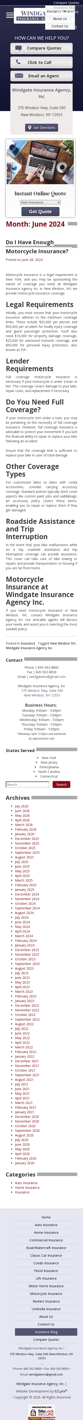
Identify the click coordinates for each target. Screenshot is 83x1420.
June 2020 (22, 1144)
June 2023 (22, 977)
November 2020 (27, 1121)
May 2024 (22, 926)
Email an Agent (67, 12)
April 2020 (22, 1153)
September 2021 (27, 1075)
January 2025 (24, 889)
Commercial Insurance (46, 1240)
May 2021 (22, 1093)
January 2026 (24, 834)
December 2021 (27, 1061)
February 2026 (25, 829)
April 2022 (22, 1042)
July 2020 (21, 1140)
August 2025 (24, 857)
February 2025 (25, 885)
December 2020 (27, 1116)
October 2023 (25, 959)
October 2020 (25, 1126)
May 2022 (22, 1038)
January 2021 (24, 1112)
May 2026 (22, 815)
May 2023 (22, 982)
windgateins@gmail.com (47, 676)
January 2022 (24, 1056)
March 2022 (24, 1047)
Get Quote (40, 211)
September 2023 (27, 963)
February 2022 (25, 1052)
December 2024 (27, 894)
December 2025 (27, 838)
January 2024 (24, 945)
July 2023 (21, 973)
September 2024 (27, 908)
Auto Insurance (26, 1183)
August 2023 (24, 968)
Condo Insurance (46, 1263)
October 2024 (25, 903)
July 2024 (21, 917)
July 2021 (21, 1084)
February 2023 (25, 996)
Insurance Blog (64, 7)
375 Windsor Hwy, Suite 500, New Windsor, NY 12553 (41, 1356)
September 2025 (27, 852)
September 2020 (27, 1130)
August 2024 (24, 913)
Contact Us (60, 26)
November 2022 (27, 1010)
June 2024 (22, 922)
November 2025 (27, 843)
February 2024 (25, 940)
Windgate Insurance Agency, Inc (40, 1384)
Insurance (28, 643)
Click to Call (39, 62)
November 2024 (27, 899)
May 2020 (22, 1149)
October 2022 (25, 1014)
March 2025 (24, 880)
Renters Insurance (46, 1301)
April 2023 (22, 987)
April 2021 (22, 1098)
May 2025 (22, 871)
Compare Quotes (44, 48)
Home (46, 1217)
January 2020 (24, 1163)
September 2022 (27, 1019)
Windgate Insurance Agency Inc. (29, 648)
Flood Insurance (46, 1270)
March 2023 (24, 991)
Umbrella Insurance (46, 1309)
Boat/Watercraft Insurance (46, 1248)
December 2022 (27, 1005)
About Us (60, 18)
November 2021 (27, 1065)
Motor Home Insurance (46, 1286)
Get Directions (44, 127)
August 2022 (24, 1024)
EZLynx (59, 1391)
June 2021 (22, 1089)
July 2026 (21, 806)
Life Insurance (46, 1278)
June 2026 (22, 811)
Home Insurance (27, 1187)
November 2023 (27, 954)
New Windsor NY (62, 643)
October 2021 (25, 1070)
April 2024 (22, 931)
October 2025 (25, 848)
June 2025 (22, 866)
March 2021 (24, 1103)
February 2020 (25, 1158)
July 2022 (21, 1028)
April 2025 (22, 875)
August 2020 (24, 1135)
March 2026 (24, 824)
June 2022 (22, 1033)
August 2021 (24, 1079)
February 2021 (25, 1107)
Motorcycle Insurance (46, 1293)
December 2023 (27, 950)
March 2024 (24, 936)
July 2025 (21, 862)
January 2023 (24, 1001)
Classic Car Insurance (46, 1255)
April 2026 (22, 820)
